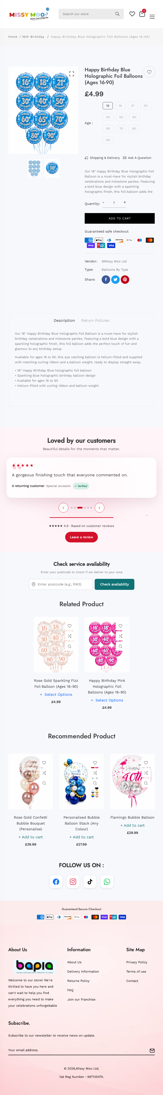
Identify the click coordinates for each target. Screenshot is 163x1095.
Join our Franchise (81, 999)
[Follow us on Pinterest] (125, 279)
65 (108, 128)
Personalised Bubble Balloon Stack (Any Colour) (81, 823)
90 (108, 140)
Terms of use (136, 971)
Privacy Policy (136, 962)
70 (121, 128)
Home (12, 36)
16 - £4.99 (65, 1025)
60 (134, 117)
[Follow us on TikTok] (90, 881)
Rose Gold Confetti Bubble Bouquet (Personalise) (30, 823)
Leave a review (81, 537)
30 (146, 106)
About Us (74, 962)
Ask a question (139, 158)
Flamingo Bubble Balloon (132, 817)
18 (120, 106)
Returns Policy (78, 981)
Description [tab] (64, 320)
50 (121, 117)
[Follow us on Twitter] (115, 279)
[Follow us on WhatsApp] (107, 881)
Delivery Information (83, 971)
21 (132, 106)
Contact (132, 981)
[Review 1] (72, 508)
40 (108, 117)
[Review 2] (75, 508)
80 (134, 128)
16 (107, 106)
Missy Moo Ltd (87, 1068)
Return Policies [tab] (95, 320)
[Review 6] (91, 508)
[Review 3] (80, 508)
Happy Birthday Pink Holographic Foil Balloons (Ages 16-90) (107, 686)
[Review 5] (88, 508)
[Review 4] (85, 508)
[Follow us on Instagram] (73, 881)
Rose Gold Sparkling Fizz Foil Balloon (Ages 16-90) (56, 683)
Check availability (114, 584)
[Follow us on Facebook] (106, 279)
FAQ (70, 990)
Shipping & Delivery (104, 158)
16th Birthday (33, 36)
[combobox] (91, 14)
